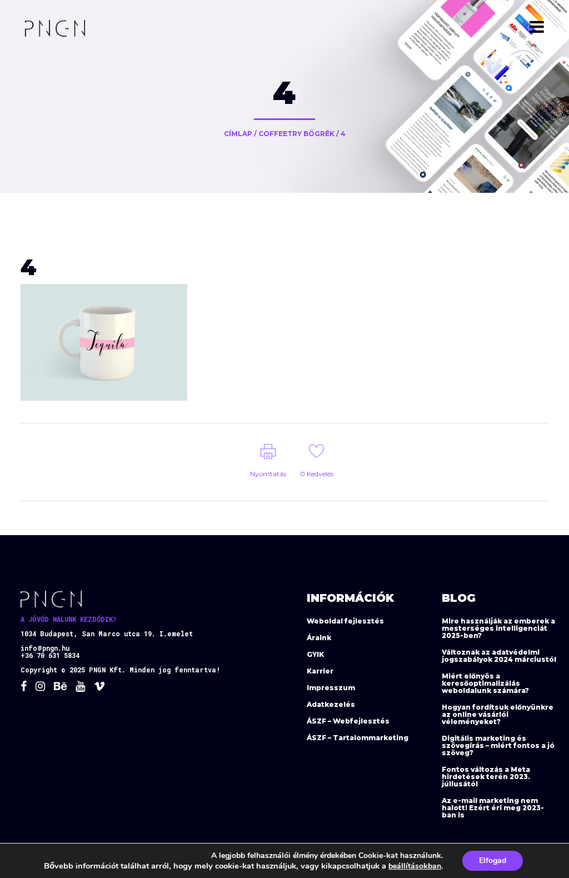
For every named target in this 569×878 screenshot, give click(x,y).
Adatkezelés (331, 704)
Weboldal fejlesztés (345, 621)
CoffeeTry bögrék (296, 133)
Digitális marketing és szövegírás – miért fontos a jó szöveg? (498, 745)
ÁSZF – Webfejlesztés (348, 721)
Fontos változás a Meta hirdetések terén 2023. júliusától (486, 776)
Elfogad (492, 860)
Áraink (319, 637)
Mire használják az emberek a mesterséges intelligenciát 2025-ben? (498, 628)
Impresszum (331, 687)
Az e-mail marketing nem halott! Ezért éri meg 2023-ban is (493, 808)
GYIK (315, 654)
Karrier (320, 671)
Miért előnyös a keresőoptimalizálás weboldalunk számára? (485, 683)
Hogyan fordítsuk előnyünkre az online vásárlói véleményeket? (497, 714)
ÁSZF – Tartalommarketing (357, 737)
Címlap (238, 133)
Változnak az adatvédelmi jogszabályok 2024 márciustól (499, 655)
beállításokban (414, 866)
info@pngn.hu (45, 647)
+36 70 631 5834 (50, 655)
